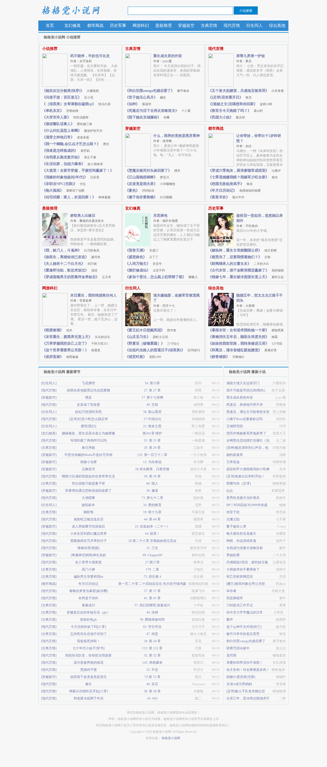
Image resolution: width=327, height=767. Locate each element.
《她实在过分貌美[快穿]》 (70, 91)
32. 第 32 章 (152, 655)
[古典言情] (48, 448)
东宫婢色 (160, 215)
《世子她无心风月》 (145, 97)
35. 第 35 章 (152, 440)
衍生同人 (254, 25)
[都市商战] (48, 584)
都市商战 (95, 25)
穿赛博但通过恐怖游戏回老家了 (88, 490)
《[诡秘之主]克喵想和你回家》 (240, 104)
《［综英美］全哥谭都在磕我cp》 (76, 104)
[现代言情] (48, 390)
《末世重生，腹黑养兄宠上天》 (76, 337)
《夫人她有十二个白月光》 (69, 264)
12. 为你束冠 (152, 462)
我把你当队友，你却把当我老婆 (88, 655)
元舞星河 (88, 469)
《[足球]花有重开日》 (230, 97)
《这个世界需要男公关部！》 (71, 350)
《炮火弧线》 (63, 190)
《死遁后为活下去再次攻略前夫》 (158, 111)
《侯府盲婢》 (60, 357)
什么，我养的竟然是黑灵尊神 (176, 136)
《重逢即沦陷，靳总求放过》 (69, 270)
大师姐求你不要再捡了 (243, 569)
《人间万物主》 (143, 264)
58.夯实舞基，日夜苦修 (152, 469)
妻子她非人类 (236, 526)
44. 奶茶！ (152, 533)
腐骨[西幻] (88, 426)
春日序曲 (88, 448)
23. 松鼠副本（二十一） (152, 526)
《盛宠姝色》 (141, 257)
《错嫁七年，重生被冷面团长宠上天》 (246, 277)
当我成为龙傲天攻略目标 (244, 548)
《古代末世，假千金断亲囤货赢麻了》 (246, 270)
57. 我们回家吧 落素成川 (152, 605)
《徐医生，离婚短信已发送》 (71, 257)
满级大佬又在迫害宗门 (243, 383)
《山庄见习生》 (146, 337)
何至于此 (233, 512)
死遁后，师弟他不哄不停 (244, 405)
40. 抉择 (152, 612)
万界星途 (233, 462)
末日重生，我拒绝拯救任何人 (93, 295)
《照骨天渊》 (141, 250)
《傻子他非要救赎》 (148, 197)
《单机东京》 (60, 111)
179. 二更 (152, 569)
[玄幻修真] (48, 433)
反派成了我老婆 (88, 405)
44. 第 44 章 (152, 519)
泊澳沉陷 (233, 519)
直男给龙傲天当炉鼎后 (243, 498)
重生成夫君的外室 (167, 56)
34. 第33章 (152, 383)
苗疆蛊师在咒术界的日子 (88, 541)
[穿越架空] (48, 397)
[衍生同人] (48, 383)
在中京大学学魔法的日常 (244, 612)
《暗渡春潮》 (57, 330)
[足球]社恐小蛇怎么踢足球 (88, 419)
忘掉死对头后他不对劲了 (88, 634)
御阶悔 (89, 512)
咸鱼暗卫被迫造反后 (88, 519)
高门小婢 (88, 569)
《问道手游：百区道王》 (67, 97)
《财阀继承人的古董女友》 (238, 264)
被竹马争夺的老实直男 (243, 634)
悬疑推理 (163, 25)
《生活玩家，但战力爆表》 (72, 164)
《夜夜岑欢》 (226, 197)
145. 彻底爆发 (152, 662)
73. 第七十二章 (152, 498)
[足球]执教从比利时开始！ (245, 476)
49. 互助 (152, 405)
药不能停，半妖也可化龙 (90, 56)
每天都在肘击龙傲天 (241, 533)
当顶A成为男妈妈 (239, 684)
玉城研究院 (234, 426)
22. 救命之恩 (152, 426)
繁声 (229, 619)
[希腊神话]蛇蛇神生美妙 (88, 555)
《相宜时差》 (143, 357)
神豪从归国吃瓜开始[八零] (88, 691)
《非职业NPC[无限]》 (64, 184)
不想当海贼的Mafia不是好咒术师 (88, 455)
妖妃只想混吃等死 (88, 412)
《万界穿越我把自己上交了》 (75, 343)
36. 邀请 (152, 490)
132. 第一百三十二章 (152, 455)
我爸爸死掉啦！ (88, 641)
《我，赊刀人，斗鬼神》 (70, 250)
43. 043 (152, 698)
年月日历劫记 (88, 584)
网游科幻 (141, 25)
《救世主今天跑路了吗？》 (235, 111)
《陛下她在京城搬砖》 (147, 117)
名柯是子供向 (88, 598)
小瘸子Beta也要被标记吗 (244, 419)
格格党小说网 (70, 10)
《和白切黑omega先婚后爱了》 (157, 91)
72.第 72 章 (152, 677)
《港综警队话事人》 (67, 124)
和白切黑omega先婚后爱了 (245, 641)
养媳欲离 (233, 555)
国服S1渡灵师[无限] (240, 677)
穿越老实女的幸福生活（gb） (88, 612)
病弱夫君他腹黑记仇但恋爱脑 (88, 390)
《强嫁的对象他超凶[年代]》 (70, 177)
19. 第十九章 (152, 512)
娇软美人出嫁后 (82, 215)
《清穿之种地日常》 (65, 137)
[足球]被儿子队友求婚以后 (245, 691)
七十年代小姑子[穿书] (88, 648)
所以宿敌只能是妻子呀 (88, 483)
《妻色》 (139, 190)
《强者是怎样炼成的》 (66, 150)
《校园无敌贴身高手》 (230, 184)
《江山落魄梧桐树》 (147, 177)
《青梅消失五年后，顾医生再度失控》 (243, 337)
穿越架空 (186, 25)
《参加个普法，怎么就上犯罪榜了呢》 (161, 277)
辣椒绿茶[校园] (88, 548)
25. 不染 (152, 670)
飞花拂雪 (88, 383)
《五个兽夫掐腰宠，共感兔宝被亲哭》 (246, 91)
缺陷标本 (88, 505)
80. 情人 (152, 483)
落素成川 (88, 605)
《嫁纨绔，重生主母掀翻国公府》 (242, 250)
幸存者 (231, 591)
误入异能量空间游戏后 (88, 526)
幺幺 (229, 490)
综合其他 (277, 25)
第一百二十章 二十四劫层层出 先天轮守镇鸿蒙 (152, 584)
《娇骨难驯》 (226, 357)
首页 (50, 25)
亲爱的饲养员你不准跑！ (244, 662)
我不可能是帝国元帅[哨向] (245, 390)
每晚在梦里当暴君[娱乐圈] (88, 591)
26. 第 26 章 (152, 448)
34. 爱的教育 (152, 505)
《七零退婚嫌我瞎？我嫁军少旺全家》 (243, 177)
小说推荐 (49, 48)
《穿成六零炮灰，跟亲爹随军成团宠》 (244, 170)
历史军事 (118, 25)
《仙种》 (138, 104)
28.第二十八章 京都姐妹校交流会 (152, 541)
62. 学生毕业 (152, 627)
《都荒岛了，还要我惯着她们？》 (239, 257)
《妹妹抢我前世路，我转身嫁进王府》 (245, 343)
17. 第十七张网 (152, 397)
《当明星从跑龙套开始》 (69, 157)
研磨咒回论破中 (238, 648)
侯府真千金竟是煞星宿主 (88, 677)
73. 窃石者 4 (152, 576)
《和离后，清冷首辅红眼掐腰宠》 (242, 350)
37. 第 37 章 (152, 591)
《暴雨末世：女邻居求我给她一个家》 (246, 330)
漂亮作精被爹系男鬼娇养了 (246, 433)
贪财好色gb (88, 619)
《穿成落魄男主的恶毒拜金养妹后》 (76, 277)
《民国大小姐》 (226, 117)
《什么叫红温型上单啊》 (72, 131)
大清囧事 (88, 498)
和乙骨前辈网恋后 (239, 576)
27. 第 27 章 (152, 390)
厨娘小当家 (88, 462)
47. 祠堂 (152, 634)
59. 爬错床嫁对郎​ (152, 619)
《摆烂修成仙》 (145, 270)
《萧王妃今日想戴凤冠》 (150, 330)
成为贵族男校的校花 (88, 662)
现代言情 (232, 25)
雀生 (88, 684)
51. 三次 (152, 548)
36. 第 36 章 (152, 476)
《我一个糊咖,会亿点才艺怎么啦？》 (75, 144)
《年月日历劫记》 (234, 190)
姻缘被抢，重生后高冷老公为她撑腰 (88, 433)
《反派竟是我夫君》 (150, 184)
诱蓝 (88, 397)
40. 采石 (152, 684)
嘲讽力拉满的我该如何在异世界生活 (88, 476)
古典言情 (209, 25)
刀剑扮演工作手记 (239, 605)
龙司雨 (231, 655)
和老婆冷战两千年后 (88, 698)
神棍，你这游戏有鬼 (241, 541)
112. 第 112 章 (152, 648)
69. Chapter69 (152, 555)
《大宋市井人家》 (65, 117)
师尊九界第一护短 (250, 56)
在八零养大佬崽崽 (88, 562)
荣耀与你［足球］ (239, 483)
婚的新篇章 (234, 455)
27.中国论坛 (152, 419)
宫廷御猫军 (234, 598)
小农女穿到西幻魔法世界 (88, 533)
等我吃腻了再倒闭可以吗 (88, 440)
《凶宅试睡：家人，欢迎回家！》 (76, 197)
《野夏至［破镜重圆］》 (152, 343)
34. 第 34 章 (152, 641)
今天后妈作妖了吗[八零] (88, 627)
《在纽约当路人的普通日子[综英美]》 (162, 350)
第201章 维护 (152, 433)
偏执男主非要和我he (88, 576)
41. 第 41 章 (152, 598)
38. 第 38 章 (152, 691)
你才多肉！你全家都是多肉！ (248, 670)
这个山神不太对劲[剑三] (244, 627)
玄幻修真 (72, 25)
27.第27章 (152, 562)
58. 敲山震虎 (152, 412)
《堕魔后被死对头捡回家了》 (152, 170)
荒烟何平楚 (88, 670)
